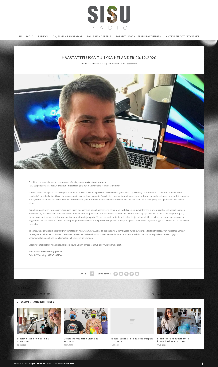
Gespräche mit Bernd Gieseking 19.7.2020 (81, 340)
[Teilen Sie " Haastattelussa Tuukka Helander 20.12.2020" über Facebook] (92, 274)
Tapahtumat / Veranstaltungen (138, 36)
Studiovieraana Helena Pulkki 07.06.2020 (33, 340)
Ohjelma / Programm (67, 36)
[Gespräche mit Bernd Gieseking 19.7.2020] (86, 321)
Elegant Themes (37, 363)
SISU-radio (26, 36)
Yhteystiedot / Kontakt (182, 36)
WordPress (68, 363)
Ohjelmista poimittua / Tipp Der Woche (100, 63)
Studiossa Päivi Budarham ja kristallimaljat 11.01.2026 (173, 340)
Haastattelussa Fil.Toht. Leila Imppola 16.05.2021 (131, 340)
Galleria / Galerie (98, 36)
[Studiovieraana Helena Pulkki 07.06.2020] (39, 321)
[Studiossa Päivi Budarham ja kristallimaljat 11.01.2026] (179, 321)
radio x (43, 36)
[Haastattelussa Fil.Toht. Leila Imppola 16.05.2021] (132, 321)
